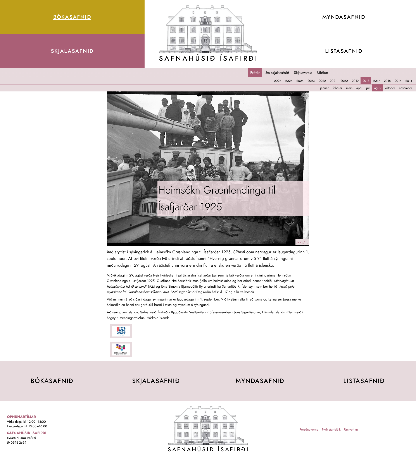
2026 (277, 81)
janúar (324, 88)
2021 (333, 81)
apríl (359, 88)
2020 (344, 81)
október (390, 88)
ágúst (377, 88)
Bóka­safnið (72, 17)
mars (349, 88)
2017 (376, 81)
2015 (398, 81)
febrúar (337, 88)
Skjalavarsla (303, 73)
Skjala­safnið (72, 51)
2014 (408, 81)
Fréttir (255, 73)
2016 (387, 81)
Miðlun (322, 73)
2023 (311, 81)
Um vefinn (351, 429)
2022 (322, 81)
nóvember (405, 88)
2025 (288, 81)
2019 (355, 81)
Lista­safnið (364, 380)
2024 (300, 81)
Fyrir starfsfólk (331, 429)
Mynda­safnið (260, 380)
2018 (365, 81)
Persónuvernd (308, 429)
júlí (368, 88)
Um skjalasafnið (276, 73)
